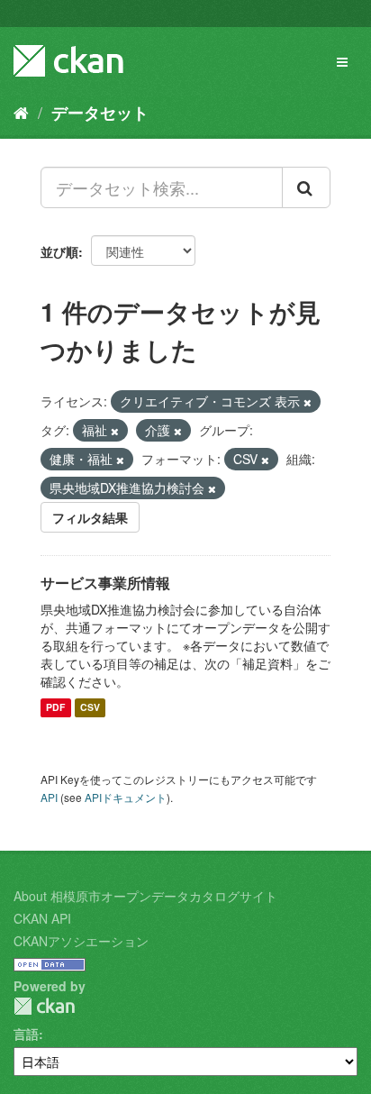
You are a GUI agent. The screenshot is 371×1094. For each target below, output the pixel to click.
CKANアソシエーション (81, 941)
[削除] (307, 402)
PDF (55, 708)
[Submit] (306, 187)
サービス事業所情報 (105, 582)
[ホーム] (21, 111)
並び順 (59, 251)
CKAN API (42, 918)
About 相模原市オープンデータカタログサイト (145, 896)
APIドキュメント (126, 797)
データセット (100, 112)
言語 (26, 1034)
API (49, 797)
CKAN (44, 1006)
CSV (90, 708)
